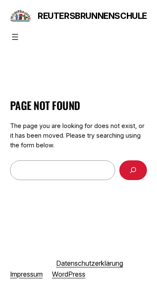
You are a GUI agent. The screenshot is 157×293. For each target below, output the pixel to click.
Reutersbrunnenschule (92, 16)
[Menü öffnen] (15, 37)
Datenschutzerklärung (89, 263)
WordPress (68, 274)
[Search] (133, 170)
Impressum (26, 274)
